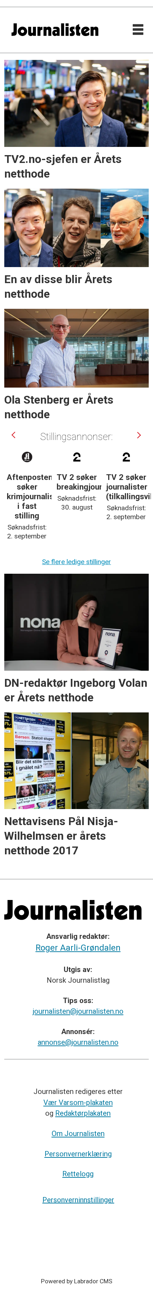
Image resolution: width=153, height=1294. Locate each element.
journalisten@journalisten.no (78, 1011)
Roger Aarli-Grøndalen (78, 948)
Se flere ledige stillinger (76, 562)
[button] (14, 435)
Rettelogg (78, 1174)
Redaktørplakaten (83, 1113)
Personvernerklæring (78, 1154)
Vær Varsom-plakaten (78, 1102)
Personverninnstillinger (78, 1200)
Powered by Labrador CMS (76, 1281)
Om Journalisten (78, 1133)
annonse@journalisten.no (78, 1042)
